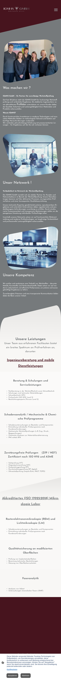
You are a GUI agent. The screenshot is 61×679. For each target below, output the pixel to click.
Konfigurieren (12, 669)
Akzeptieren (12, 676)
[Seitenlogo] (16, 9)
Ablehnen (25, 676)
